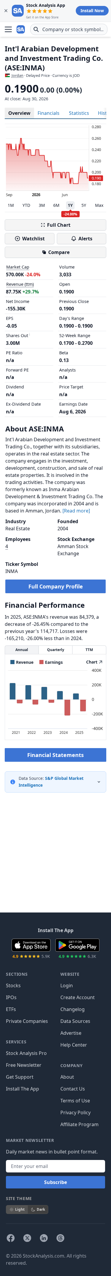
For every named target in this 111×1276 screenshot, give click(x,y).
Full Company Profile (55, 586)
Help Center (73, 1045)
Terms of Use (75, 1100)
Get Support (19, 1077)
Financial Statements (55, 754)
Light (20, 1209)
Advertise (70, 1033)
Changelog (72, 1009)
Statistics (79, 113)
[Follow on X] (27, 1238)
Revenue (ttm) (20, 284)
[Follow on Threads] (60, 1238)
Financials (48, 113)
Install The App (22, 1088)
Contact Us (72, 1088)
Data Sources (75, 1021)
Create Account (77, 997)
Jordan (17, 75)
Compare (59, 252)
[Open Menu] (8, 29)
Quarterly (55, 649)
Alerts (85, 238)
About (67, 1077)
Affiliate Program (79, 1124)
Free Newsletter (23, 1065)
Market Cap (17, 267)
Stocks (13, 985)
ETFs (11, 1009)
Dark (41, 1209)
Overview (19, 113)
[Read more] (76, 510)
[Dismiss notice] (5, 10)
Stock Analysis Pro (26, 1053)
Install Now (92, 10)
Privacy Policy (75, 1112)
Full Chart (58, 225)
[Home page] (21, 29)
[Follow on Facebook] (10, 1238)
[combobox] (68, 29)
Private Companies (27, 1021)
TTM (89, 649)
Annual (21, 649)
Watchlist (33, 238)
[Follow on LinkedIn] (44, 1238)
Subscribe (55, 1182)
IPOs (11, 997)
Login (66, 985)
